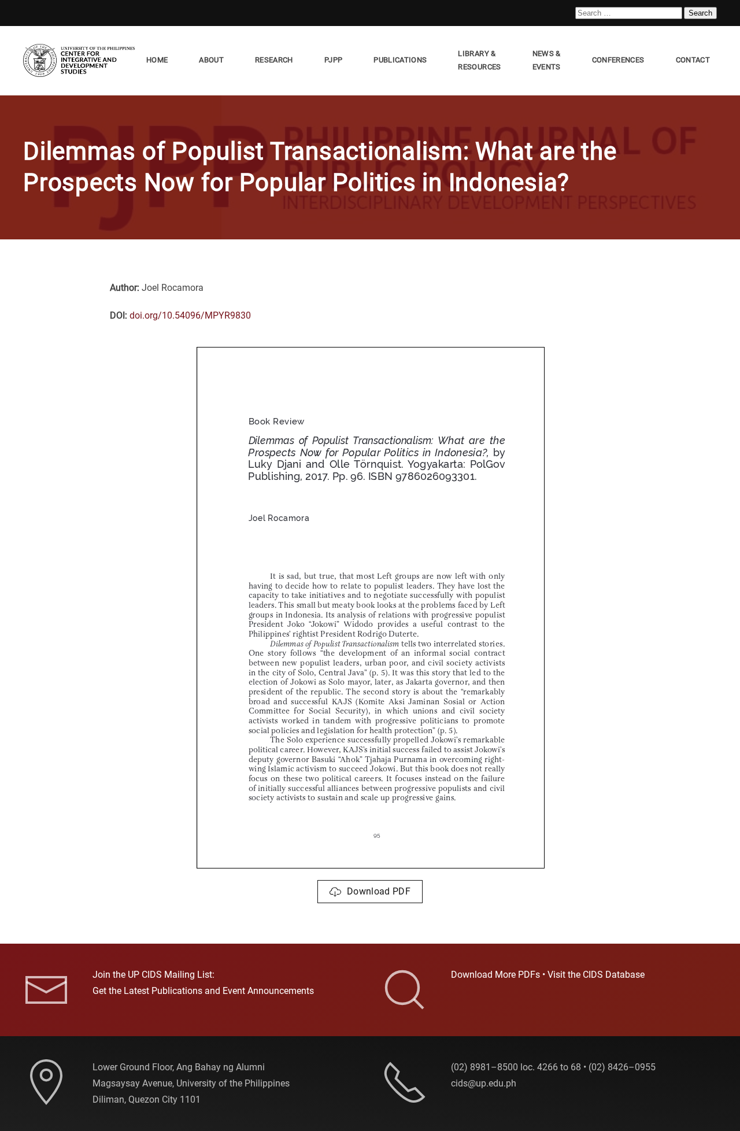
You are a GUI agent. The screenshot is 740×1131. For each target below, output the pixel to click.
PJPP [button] (333, 60)
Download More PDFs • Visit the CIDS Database (548, 974)
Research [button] (274, 60)
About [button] (211, 60)
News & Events (546, 60)
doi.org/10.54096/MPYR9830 (190, 315)
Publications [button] (400, 60)
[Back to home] (81, 61)
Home (157, 60)
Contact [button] (693, 60)
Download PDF (378, 891)
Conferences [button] (618, 60)
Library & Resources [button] (479, 60)
